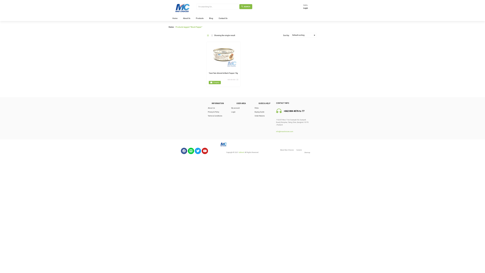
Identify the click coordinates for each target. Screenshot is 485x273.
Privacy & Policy (213, 112)
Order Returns (260, 116)
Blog (211, 18)
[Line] (191, 151)
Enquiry (216, 82)
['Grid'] (208, 35)
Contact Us (223, 18)
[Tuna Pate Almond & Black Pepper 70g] (223, 55)
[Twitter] (198, 151)
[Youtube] (205, 151)
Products (200, 18)
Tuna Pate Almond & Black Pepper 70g (223, 73)
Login (233, 112)
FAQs (257, 108)
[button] (287, 150)
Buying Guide (259, 112)
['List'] (212, 35)
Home (174, 18)
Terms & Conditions (215, 116)
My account (235, 108)
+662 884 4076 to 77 (294, 111)
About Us (186, 18)
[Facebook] (184, 151)
